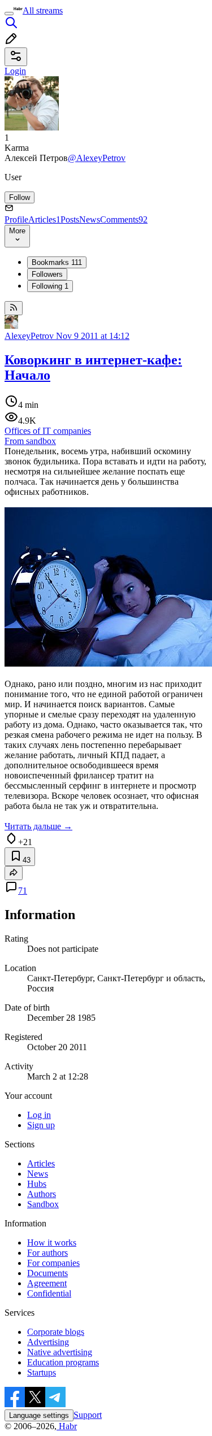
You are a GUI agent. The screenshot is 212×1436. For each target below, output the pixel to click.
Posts (69, 219)
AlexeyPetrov (29, 336)
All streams (43, 10)
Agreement (47, 1283)
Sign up (41, 1125)
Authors (41, 1194)
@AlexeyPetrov (97, 158)
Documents (47, 1273)
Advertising (48, 1342)
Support (87, 1415)
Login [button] (15, 71)
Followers (47, 274)
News (89, 219)
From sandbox (30, 441)
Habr (67, 1426)
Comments (124, 219)
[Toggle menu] (9, 13)
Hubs (36, 1184)
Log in (39, 1115)
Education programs (63, 1362)
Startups (41, 1372)
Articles (44, 219)
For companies (53, 1263)
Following (50, 286)
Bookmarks (57, 262)
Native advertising (59, 1352)
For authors (47, 1252)
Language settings (39, 1415)
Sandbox (43, 1204)
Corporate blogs (55, 1332)
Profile (16, 219)
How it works (51, 1242)
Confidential (49, 1293)
